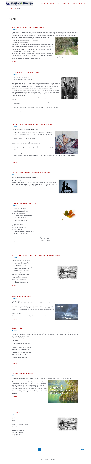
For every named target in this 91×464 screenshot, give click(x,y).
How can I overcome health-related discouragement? (31, 173)
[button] (47, 3)
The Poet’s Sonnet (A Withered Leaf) (25, 203)
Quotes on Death (18, 328)
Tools (57, 3)
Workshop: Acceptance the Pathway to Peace (28, 27)
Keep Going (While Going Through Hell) (25, 72)
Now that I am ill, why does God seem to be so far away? (32, 124)
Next (82, 449)
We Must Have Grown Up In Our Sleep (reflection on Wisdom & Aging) (36, 255)
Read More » (15, 62)
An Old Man (16, 412)
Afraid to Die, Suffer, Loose (21, 296)
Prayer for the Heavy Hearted (22, 374)
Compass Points (65, 3)
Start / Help (43, 3)
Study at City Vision (77, 3)
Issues (51, 3)
